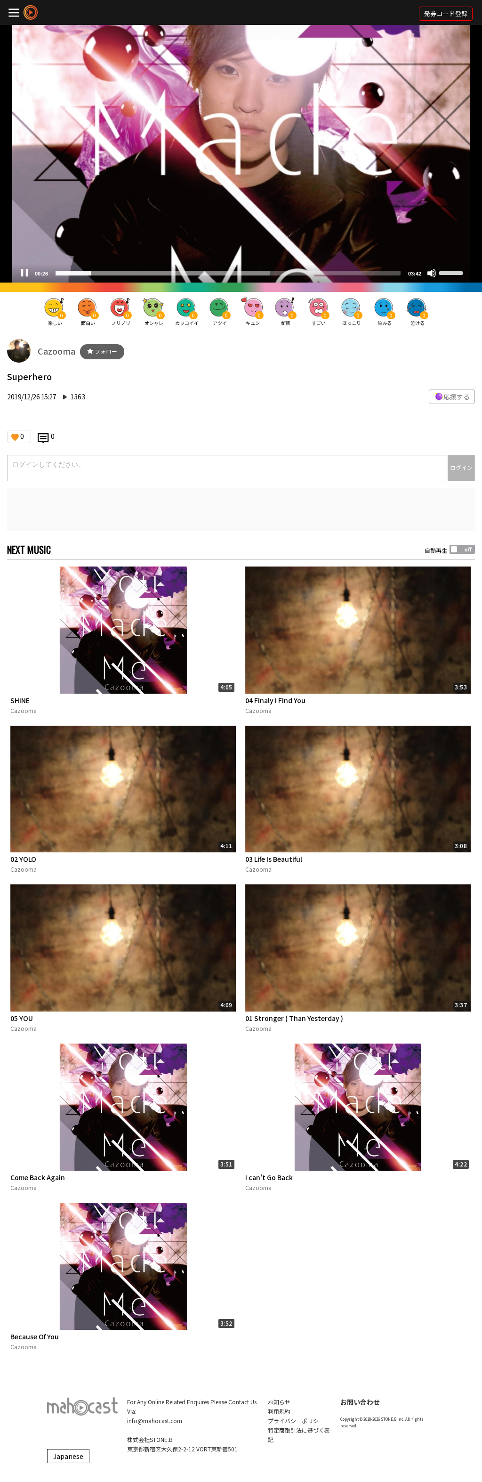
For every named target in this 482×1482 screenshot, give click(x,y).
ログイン (461, 467)
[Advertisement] (241, 509)
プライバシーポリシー (296, 1421)
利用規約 (279, 1411)
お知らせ (279, 1402)
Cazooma (56, 351)
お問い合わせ (360, 1402)
